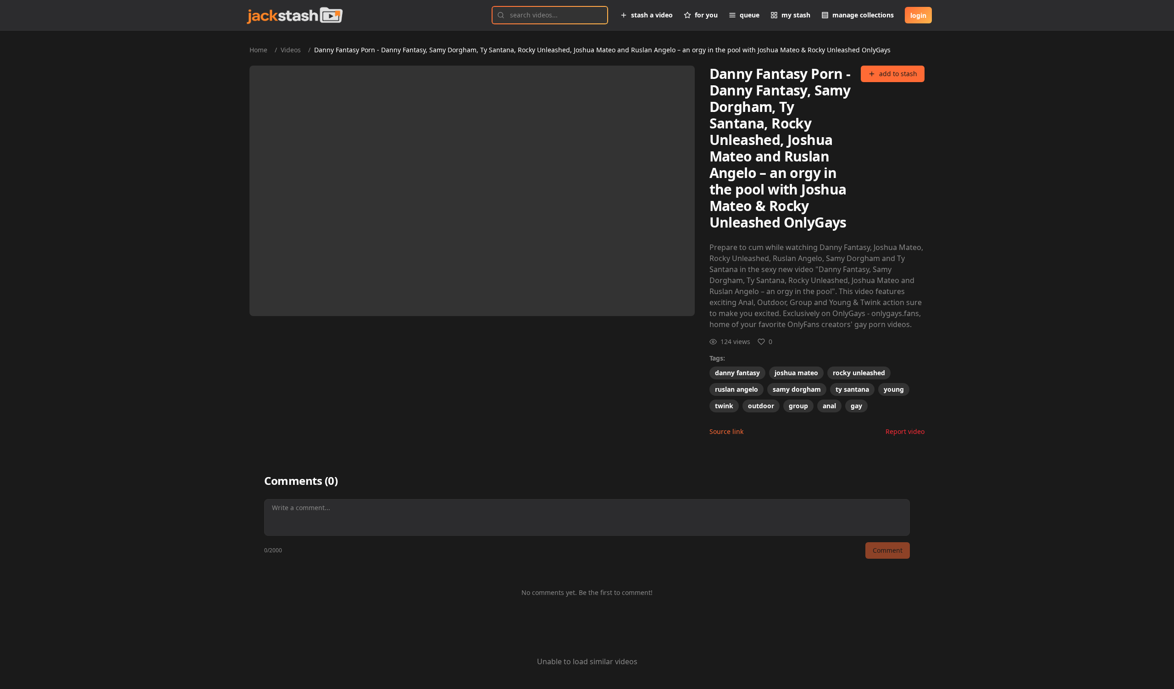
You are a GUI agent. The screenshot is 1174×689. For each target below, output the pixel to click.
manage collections (863, 15)
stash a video (652, 15)
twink (724, 405)
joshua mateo (796, 372)
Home (258, 49)
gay (856, 405)
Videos (291, 49)
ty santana (852, 389)
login (918, 15)
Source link (726, 431)
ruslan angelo (736, 389)
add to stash (898, 73)
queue (749, 15)
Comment (888, 550)
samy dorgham (797, 389)
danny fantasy (737, 372)
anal (829, 405)
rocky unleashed (859, 372)
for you (706, 15)
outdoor (761, 405)
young (894, 389)
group (798, 405)
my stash (795, 15)
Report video (905, 431)
